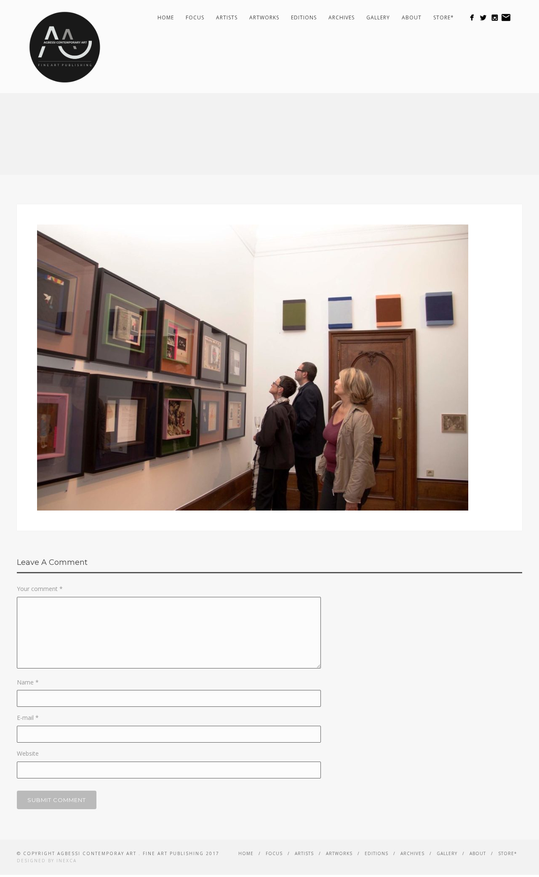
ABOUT (412, 17)
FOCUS (195, 17)
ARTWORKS (264, 17)
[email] (506, 17)
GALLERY (378, 17)
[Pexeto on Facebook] (472, 17)
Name (28, 682)
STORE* (443, 17)
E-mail (28, 718)
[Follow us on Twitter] (483, 17)
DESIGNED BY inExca (47, 861)
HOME (165, 17)
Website (28, 753)
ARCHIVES (341, 17)
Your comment (40, 589)
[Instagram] (494, 17)
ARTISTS (226, 17)
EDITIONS (304, 17)
